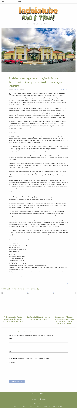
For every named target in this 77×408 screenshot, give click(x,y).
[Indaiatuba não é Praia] (38, 13)
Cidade (12, 75)
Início (4, 1)
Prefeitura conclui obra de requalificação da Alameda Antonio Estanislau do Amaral (13, 319)
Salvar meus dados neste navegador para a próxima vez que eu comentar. (30, 358)
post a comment (64, 89)
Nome (11, 338)
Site (10, 351)
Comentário (12, 362)
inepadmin (16, 89)
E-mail (11, 345)
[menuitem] (4, 1)
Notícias (12, 1)
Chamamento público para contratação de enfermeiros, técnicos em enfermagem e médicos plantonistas (64, 320)
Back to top (37, 403)
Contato (21, 1)
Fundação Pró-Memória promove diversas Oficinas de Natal (38, 318)
